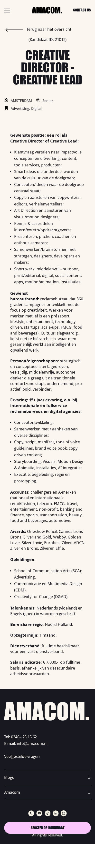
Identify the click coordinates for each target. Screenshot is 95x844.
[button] (47, 777)
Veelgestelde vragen (22, 756)
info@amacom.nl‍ (32, 743)
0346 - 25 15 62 (24, 737)
